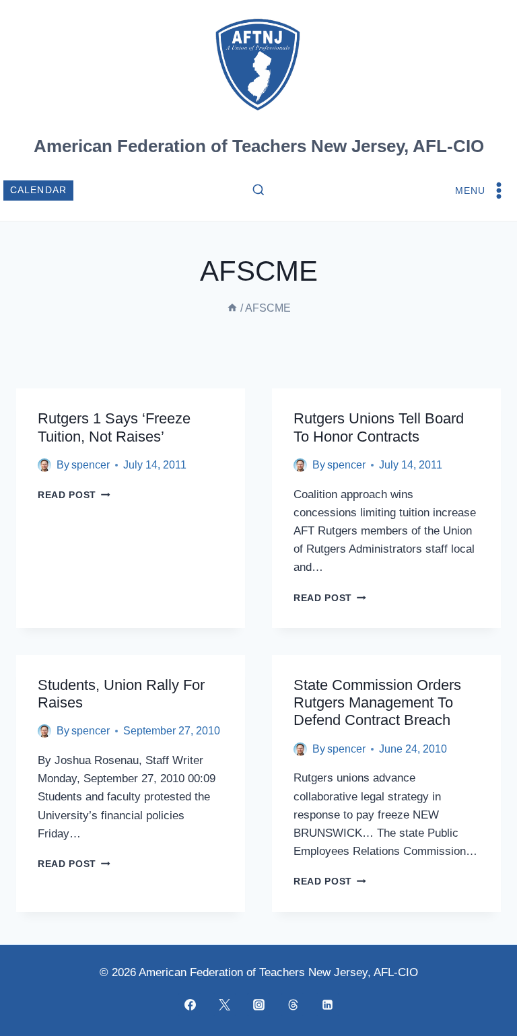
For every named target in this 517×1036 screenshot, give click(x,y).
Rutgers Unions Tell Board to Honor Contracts (379, 427)
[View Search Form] (258, 190)
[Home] (232, 308)
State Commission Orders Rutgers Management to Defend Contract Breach (377, 703)
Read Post (74, 495)
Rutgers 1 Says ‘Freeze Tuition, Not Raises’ (114, 427)
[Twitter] (224, 1004)
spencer (90, 465)
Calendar (38, 190)
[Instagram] (258, 1004)
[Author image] (44, 465)
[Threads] (292, 1004)
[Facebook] (189, 1004)
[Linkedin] (327, 1004)
